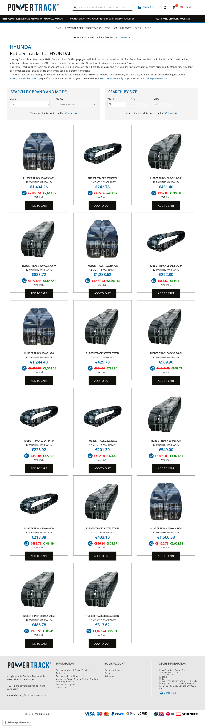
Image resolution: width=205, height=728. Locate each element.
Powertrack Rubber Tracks (24, 78)
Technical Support (66, 684)
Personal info (112, 670)
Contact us (71, 113)
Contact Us (146, 7)
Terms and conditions (68, 676)
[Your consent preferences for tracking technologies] (17, 722)
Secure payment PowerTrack (71, 670)
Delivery (60, 673)
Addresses (110, 676)
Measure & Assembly (111, 78)
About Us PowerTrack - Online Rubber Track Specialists (77, 680)
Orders (109, 673)
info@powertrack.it (156, 78)
